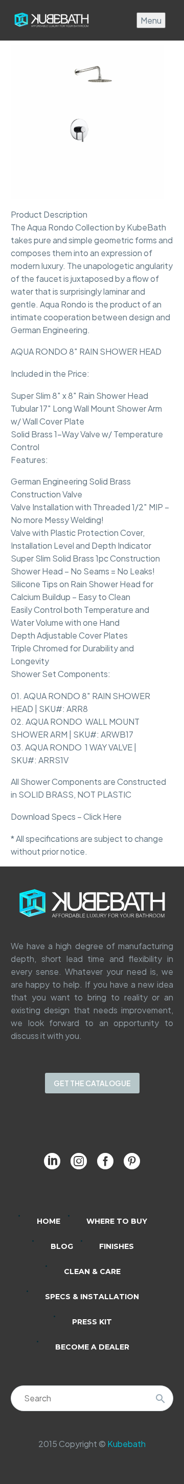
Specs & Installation (92, 1296)
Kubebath (126, 1443)
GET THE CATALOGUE (92, 1083)
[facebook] (105, 1161)
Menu (151, 20)
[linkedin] (52, 1161)
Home (48, 1221)
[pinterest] (132, 1161)
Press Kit (92, 1321)
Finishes (116, 1246)
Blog (62, 1246)
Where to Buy (116, 1221)
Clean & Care (92, 1271)
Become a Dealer (92, 1347)
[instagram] (79, 1161)
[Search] (160, 1398)
